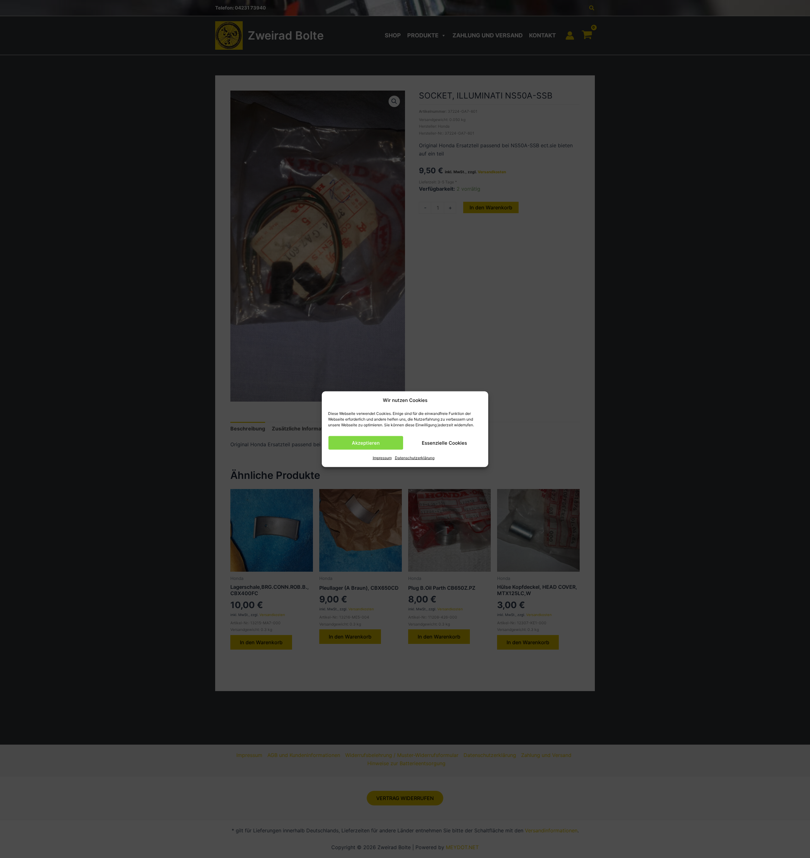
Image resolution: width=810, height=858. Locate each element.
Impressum (382, 457)
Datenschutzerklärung (414, 457)
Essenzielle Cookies (444, 443)
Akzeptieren (366, 443)
